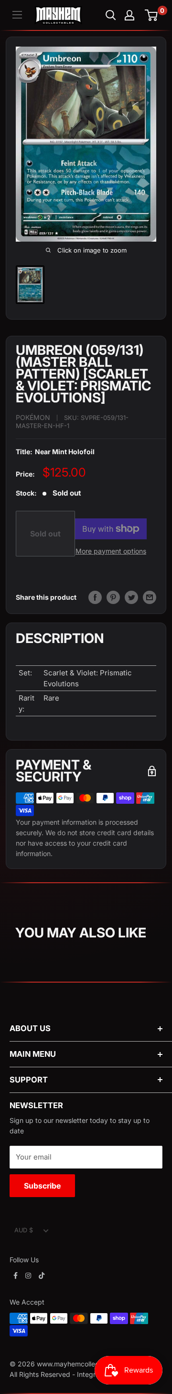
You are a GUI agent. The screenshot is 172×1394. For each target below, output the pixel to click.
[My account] (129, 15)
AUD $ (23, 1230)
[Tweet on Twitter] (131, 597)
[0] (152, 15)
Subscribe (42, 1185)
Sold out (45, 533)
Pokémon (33, 417)
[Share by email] (149, 597)
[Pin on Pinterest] (113, 597)
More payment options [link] (110, 551)
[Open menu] (17, 14)
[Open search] (111, 15)
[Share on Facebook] (95, 597)
